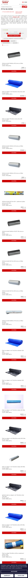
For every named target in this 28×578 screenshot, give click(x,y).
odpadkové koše (16, 16)
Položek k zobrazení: (14, 35)
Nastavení (14, 571)
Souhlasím (21, 575)
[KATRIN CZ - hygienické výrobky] (7, 1)
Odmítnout (7, 575)
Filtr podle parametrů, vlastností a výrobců (13, 38)
